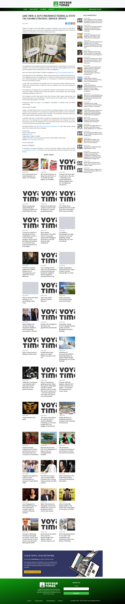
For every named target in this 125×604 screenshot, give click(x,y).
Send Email (29, 134)
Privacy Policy (39, 601)
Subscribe (76, 593)
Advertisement (50, 601)
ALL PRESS (43, 9)
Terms (29, 601)
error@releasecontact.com (30, 150)
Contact (60, 601)
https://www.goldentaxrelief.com (64, 72)
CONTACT (51, 9)
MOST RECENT (34, 9)
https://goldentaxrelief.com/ (36, 139)
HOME (25, 9)
